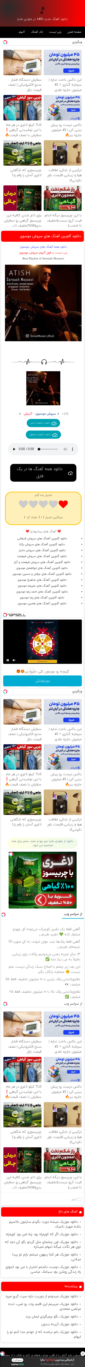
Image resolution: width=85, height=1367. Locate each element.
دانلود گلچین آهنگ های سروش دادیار (42, 550)
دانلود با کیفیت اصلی (40, 423)
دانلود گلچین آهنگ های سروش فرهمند (42, 556)
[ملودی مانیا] (42, 10)
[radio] (63, 505)
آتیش (28, 414)
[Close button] (82, 1353)
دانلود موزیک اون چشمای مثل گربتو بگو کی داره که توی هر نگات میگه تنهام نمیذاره (43, 1244)
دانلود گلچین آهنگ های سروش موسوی (50, 236)
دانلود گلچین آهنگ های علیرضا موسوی (42, 586)
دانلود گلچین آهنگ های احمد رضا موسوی (42, 592)
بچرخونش (42, 680)
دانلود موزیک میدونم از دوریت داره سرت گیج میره (42, 1296)
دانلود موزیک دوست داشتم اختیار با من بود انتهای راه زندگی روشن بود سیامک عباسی (43, 1269)
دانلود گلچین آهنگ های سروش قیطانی (42, 539)
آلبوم (22, 32)
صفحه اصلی (74, 32)
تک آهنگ (37, 32)
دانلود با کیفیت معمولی (40, 434)
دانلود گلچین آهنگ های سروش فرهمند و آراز (42, 562)
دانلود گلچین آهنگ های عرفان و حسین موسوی (41, 574)
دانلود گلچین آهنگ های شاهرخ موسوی (41, 580)
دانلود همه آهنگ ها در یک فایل (40, 472)
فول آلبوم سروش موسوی (35, 253)
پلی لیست (55, 32)
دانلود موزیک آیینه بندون (59, 1324)
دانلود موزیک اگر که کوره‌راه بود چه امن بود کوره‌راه (42, 1234)
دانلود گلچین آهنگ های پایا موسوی (42, 598)
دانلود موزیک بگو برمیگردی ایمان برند (51, 1316)
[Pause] (7, 660)
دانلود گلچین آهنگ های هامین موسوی (42, 604)
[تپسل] (2, 1353)
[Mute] (14, 660)
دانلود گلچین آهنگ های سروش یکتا (42, 545)
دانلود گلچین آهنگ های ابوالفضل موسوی (42, 568)
